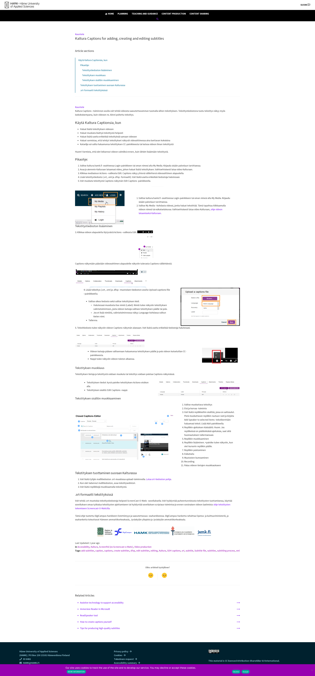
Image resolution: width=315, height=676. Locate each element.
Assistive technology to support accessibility (102, 602)
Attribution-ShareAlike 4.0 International (258, 660)
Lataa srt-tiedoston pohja (158, 479)
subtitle (189, 550)
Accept (245, 672)
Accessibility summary (125, 662)
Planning (123, 13)
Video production (142, 546)
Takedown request (124, 659)
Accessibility (83, 546)
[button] (157, 19)
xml (238, 550)
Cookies (118, 655)
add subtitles (87, 550)
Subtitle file (200, 550)
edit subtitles (142, 550)
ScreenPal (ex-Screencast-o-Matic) (116, 546)
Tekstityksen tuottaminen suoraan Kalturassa (102, 85)
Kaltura (94, 546)
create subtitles (121, 550)
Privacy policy (121, 651)
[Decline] (312, 670)
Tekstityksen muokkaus (94, 75)
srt (183, 550)
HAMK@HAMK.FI (31, 662)
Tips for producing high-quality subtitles (100, 628)
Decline (236, 672)
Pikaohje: (84, 65)
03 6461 (27, 659)
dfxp (133, 550)
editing (154, 550)
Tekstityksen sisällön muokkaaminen (100, 80)
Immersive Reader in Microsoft (95, 609)
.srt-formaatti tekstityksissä (93, 90)
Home (110, 13)
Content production (174, 13)
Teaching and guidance (145, 13)
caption (99, 550)
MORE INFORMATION (76, 672)
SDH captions (174, 550)
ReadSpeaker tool (89, 615)
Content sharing (199, 13)
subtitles (211, 550)
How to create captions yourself (96, 621)
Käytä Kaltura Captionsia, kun (92, 60)
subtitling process (226, 550)
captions (108, 550)
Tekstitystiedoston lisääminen (97, 70)
